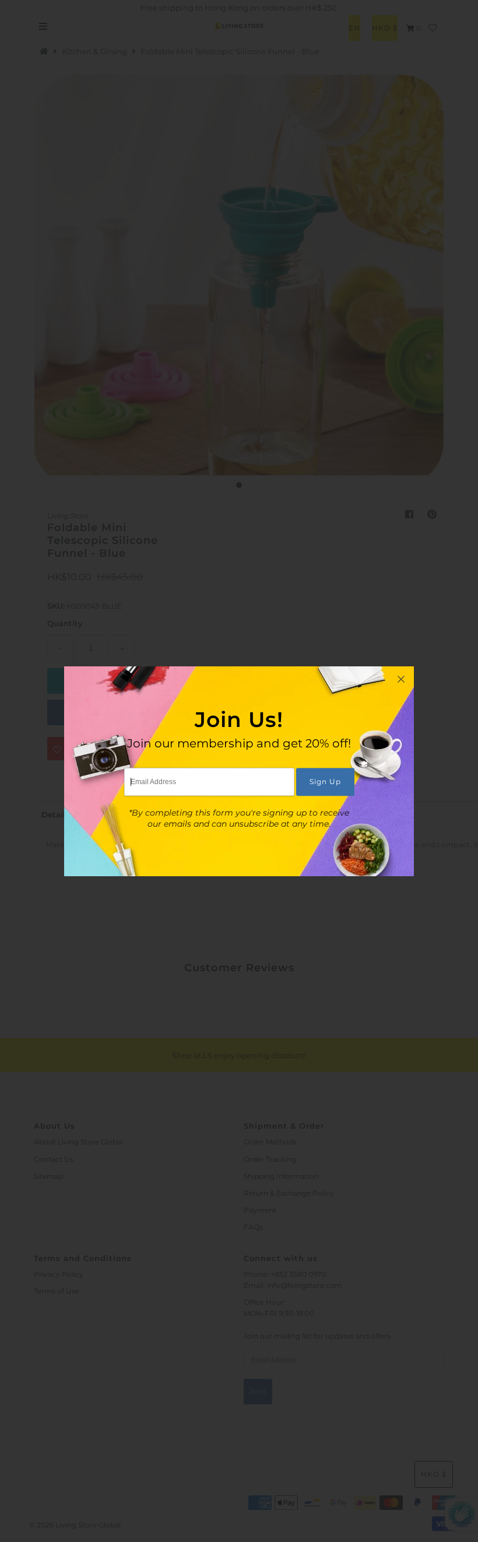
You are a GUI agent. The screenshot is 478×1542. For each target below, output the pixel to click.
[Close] (401, 679)
